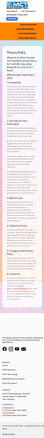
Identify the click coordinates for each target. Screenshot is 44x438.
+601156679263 (8, 408)
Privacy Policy (8, 434)
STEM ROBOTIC (12, 11)
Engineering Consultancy (13, 379)
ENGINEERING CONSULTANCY (17, 15)
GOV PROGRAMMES (27, 33)
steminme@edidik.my (21, 289)
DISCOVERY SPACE (27, 38)
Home (5, 365)
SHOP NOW (12, 19)
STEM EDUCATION (28, 25)
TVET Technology (10, 374)
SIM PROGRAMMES (25, 29)
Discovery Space (9, 383)
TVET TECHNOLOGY (28, 11)
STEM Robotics (9, 370)
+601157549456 (8, 413)
